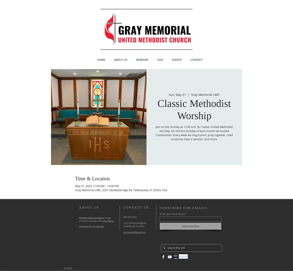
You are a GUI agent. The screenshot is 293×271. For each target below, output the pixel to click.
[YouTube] (169, 257)
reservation (108, 221)
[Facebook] (163, 257)
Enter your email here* (173, 214)
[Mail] (175, 257)
